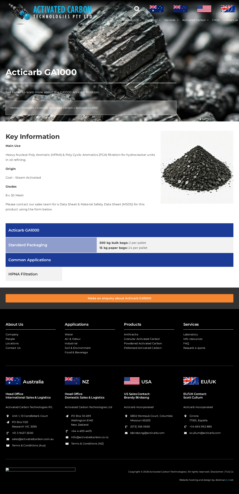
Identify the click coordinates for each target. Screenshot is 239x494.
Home (14, 107)
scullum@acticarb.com (205, 433)
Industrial (71, 343)
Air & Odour (73, 339)
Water (69, 334)
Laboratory (190, 334)
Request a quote (194, 348)
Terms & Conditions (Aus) (29, 445)
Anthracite (131, 334)
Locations (12, 343)
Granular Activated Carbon (55, 107)
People (10, 339)
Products (28, 107)
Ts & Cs (229, 471)
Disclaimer (217, 471)
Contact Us (13, 348)
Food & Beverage (76, 352)
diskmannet (224, 479)
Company (12, 334)
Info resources (192, 339)
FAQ (186, 343)
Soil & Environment (78, 348)
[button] (137, 9)
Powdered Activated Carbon (143, 343)
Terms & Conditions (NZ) (87, 443)
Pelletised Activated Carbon (142, 348)
